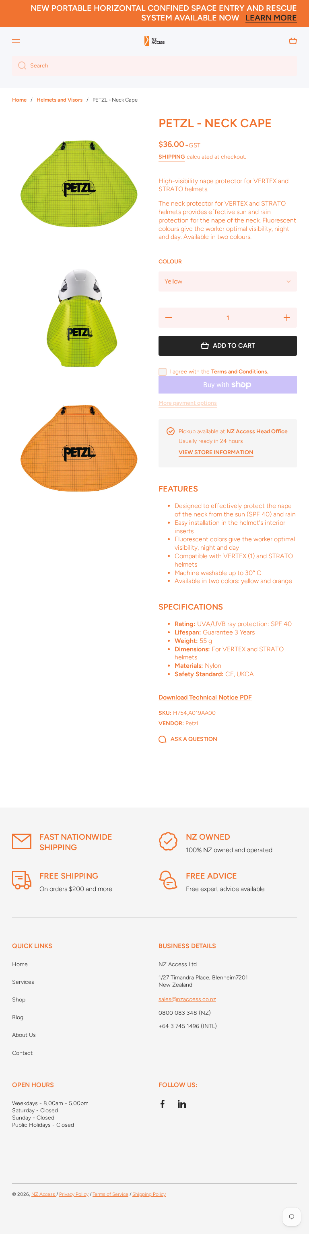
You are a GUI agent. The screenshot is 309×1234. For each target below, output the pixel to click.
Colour (170, 261)
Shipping (172, 156)
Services (23, 982)
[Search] (19, 66)
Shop (18, 999)
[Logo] (154, 41)
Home (20, 964)
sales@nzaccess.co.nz (187, 999)
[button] (293, 41)
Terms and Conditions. (239, 371)
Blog (17, 1017)
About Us (24, 1035)
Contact (22, 1053)
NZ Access (43, 1194)
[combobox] (154, 66)
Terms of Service (110, 1194)
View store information (216, 452)
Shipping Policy (149, 1194)
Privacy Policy (74, 1194)
